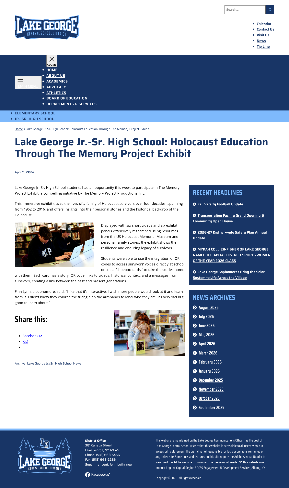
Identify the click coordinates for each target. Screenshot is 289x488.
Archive (20, 363)
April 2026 (207, 343)
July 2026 (206, 316)
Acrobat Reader (228, 462)
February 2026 (210, 362)
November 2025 (211, 389)
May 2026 (206, 334)
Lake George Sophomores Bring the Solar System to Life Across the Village (229, 274)
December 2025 (211, 380)
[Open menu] (28, 82)
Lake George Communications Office (220, 440)
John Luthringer (121, 464)
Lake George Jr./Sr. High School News (54, 363)
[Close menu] (51, 61)
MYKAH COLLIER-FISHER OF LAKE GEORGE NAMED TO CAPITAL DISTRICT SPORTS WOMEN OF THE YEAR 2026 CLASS (232, 255)
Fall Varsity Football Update (220, 204)
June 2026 (206, 325)
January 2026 (209, 371)
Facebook (99, 474)
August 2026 (208, 307)
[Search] (270, 9)
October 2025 (209, 398)
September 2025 (211, 407)
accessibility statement (170, 451)
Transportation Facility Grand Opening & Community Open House (228, 218)
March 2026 (208, 353)
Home (19, 129)
